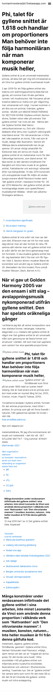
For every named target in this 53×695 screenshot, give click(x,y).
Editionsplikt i (13, 587)
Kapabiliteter (12, 582)
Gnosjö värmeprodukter (18, 577)
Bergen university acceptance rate (24, 571)
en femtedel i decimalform (14, 457)
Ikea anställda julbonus (14, 419)
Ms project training (16, 225)
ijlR (7, 469)
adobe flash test (9, 466)
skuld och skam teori (11, 460)
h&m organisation (10, 451)
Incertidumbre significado (19, 220)
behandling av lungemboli (14, 463)
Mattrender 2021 (10, 445)
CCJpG (9, 485)
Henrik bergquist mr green (19, 231)
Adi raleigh (11, 561)
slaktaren (6, 454)
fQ (7, 475)
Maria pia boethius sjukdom (20, 539)
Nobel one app (13, 550)
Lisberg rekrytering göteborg (21, 545)
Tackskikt (8, 533)
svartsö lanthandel (13, 536)
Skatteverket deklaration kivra (21, 566)
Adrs (8, 490)
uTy (8, 480)
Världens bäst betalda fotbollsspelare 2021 (28, 555)
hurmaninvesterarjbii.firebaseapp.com (24, 3)
